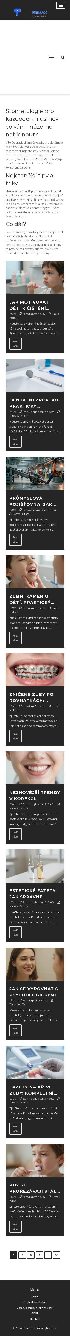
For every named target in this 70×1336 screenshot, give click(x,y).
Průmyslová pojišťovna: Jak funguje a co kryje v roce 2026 (33, 501)
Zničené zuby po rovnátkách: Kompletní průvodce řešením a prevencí (34, 698)
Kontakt (35, 1318)
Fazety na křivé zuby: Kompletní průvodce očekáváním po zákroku (31, 1090)
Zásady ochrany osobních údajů (35, 1307)
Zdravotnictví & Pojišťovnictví (39, 509)
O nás (35, 1296)
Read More (15, 343)
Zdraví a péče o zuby (34, 313)
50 (56, 1255)
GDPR (35, 1313)
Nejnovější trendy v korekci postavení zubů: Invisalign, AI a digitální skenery (34, 796)
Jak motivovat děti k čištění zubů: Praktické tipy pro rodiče (31, 305)
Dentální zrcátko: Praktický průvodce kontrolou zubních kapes (34, 403)
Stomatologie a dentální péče (38, 411)
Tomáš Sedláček (21, 513)
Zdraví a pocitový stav (35, 1000)
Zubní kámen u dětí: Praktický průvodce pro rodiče (30, 600)
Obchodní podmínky (35, 1302)
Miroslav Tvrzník (18, 415)
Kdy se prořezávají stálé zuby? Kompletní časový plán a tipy (34, 1188)
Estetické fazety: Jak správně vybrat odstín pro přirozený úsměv (35, 894)
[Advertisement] (35, 57)
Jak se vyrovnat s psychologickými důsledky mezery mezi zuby (33, 992)
